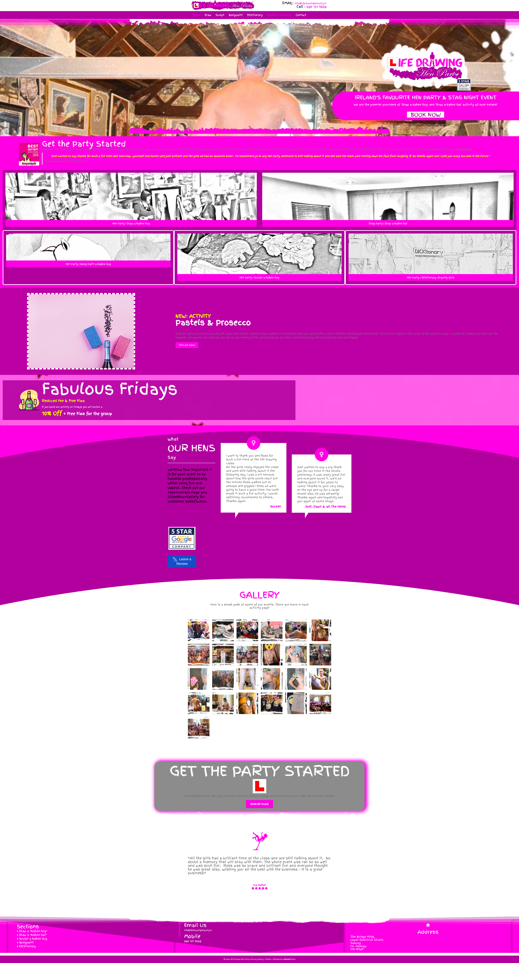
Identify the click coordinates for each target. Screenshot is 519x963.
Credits (268, 959)
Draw (208, 15)
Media (290, 959)
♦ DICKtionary (26, 946)
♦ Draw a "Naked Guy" (32, 931)
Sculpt (220, 15)
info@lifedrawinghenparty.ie (310, 3)
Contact (301, 15)
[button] (425, 115)
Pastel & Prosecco (279, 15)
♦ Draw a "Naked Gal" (32, 935)
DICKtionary (255, 15)
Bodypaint (236, 15)
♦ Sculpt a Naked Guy (32, 939)
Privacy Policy (257, 959)
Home (196, 15)
